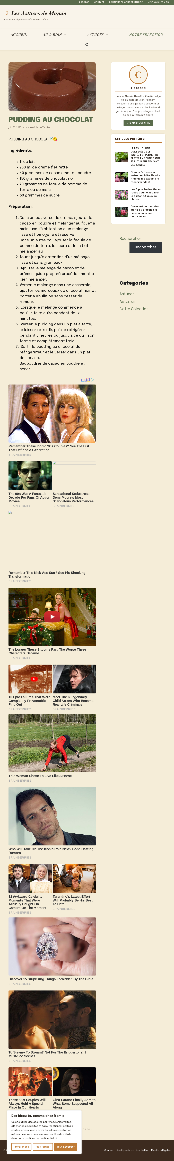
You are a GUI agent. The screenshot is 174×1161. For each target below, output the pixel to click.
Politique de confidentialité (126, 3)
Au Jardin (52, 34)
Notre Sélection (146, 34)
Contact (99, 3)
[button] (87, 45)
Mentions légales (158, 3)
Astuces (96, 34)
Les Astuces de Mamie (38, 13)
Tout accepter (66, 1147)
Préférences (21, 1147)
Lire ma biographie (138, 123)
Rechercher (130, 239)
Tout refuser (42, 1147)
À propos (84, 3)
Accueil (19, 34)
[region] (44, 1132)
